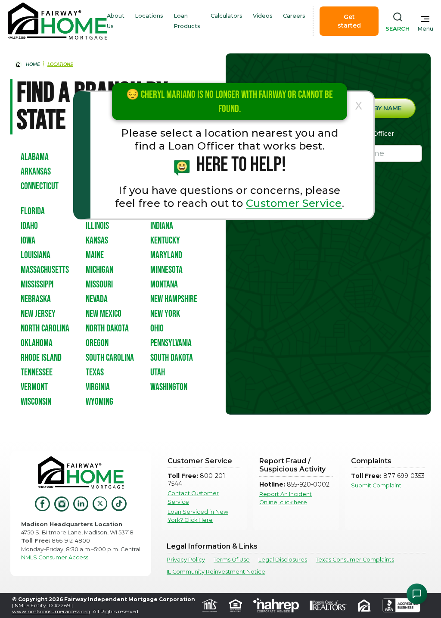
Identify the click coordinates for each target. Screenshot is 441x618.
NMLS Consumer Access (54, 557)
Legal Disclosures (282, 559)
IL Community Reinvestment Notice (216, 571)
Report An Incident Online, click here (285, 498)
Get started (349, 21)
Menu (425, 28)
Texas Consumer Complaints (355, 559)
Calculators (226, 15)
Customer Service (294, 203)
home (33, 64)
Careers (294, 15)
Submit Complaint (376, 485)
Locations (149, 15)
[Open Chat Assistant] (417, 594)
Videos (263, 15)
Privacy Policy (186, 559)
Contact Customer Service (193, 497)
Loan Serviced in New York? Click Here (198, 516)
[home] (57, 21)
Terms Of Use (232, 559)
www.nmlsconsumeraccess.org (51, 611)
